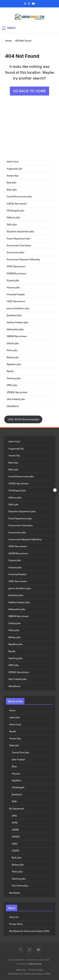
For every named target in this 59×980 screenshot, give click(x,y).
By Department (16, 808)
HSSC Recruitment (16, 301)
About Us (13, 917)
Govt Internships (20, 885)
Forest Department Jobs (18, 238)
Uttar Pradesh (18, 759)
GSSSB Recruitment (16, 273)
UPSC (14, 815)
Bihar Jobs (12, 189)
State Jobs (14, 745)
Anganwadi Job (14, 168)
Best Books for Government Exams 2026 (29, 931)
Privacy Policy (16, 924)
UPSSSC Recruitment (17, 392)
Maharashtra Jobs (15, 329)
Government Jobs (15, 252)
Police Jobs (12, 350)
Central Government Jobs (19, 196)
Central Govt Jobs (20, 752)
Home (12, 710)
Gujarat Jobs (13, 280)
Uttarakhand (13, 406)
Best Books (14, 893)
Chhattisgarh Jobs (15, 210)
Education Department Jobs (20, 231)
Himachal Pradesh (16, 294)
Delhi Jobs (12, 224)
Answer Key (12, 175)
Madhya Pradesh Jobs (17, 322)
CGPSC (15, 850)
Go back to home (29, 91)
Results (10, 371)
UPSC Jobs (12, 385)
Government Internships (19, 245)
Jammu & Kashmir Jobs (18, 308)
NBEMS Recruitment (17, 336)
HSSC (15, 843)
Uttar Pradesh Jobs (16, 399)
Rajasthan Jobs (14, 364)
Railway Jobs (13, 357)
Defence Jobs (13, 217)
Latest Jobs (14, 717)
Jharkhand (17, 794)
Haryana (16, 773)
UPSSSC (16, 836)
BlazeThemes (35, 963)
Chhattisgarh (18, 787)
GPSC (15, 822)
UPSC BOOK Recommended (23, 419)
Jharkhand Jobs (14, 315)
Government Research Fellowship (23, 259)
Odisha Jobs (13, 343)
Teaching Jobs (14, 378)
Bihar (14, 766)
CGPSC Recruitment (17, 203)
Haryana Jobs (13, 287)
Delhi (14, 801)
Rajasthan (16, 780)
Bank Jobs (11, 182)
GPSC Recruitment (16, 266)
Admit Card (12, 161)
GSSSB (15, 829)
